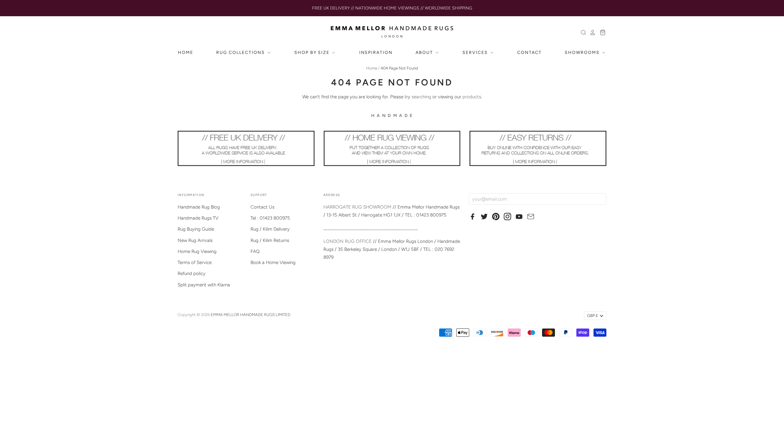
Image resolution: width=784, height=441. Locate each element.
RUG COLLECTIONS (241, 52)
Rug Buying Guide (196, 229)
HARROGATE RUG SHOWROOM (357, 207)
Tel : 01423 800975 (270, 218)
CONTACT (529, 52)
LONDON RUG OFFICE (347, 241)
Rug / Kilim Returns (270, 240)
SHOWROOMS (583, 52)
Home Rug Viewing (197, 251)
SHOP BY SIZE (312, 52)
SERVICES (475, 52)
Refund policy (191, 273)
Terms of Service (195, 262)
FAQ (255, 251)
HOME (185, 52)
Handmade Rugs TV (198, 218)
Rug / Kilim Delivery (270, 229)
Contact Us (262, 207)
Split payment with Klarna (204, 285)
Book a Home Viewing (273, 262)
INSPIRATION (376, 52)
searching (421, 97)
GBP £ (592, 315)
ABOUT (425, 52)
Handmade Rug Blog (199, 207)
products (471, 97)
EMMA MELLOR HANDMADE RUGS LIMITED (250, 314)
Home (371, 68)
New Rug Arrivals (195, 240)
